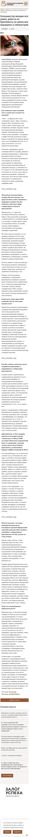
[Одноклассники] (3, 33)
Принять (7, 832)
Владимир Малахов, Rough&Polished (11, 693)
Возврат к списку (14, 700)
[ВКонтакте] (1, 33)
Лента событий (7, 775)
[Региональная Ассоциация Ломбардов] (12, 3)
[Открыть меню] (26, 4)
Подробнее (17, 832)
